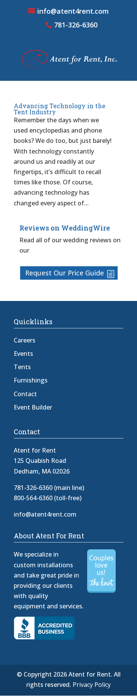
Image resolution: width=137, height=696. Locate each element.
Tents (22, 367)
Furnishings (31, 380)
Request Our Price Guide (64, 272)
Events (23, 353)
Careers (24, 340)
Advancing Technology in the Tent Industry (59, 109)
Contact (25, 394)
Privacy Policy (92, 684)
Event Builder (33, 407)
